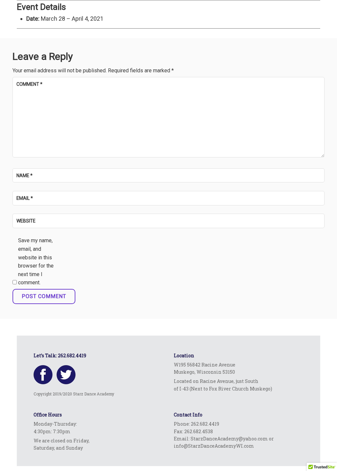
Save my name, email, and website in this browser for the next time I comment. (36, 261)
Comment (29, 84)
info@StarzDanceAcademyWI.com (214, 446)
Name (24, 175)
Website (26, 221)
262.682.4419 (72, 355)
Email (24, 198)
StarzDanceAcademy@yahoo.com (229, 439)
